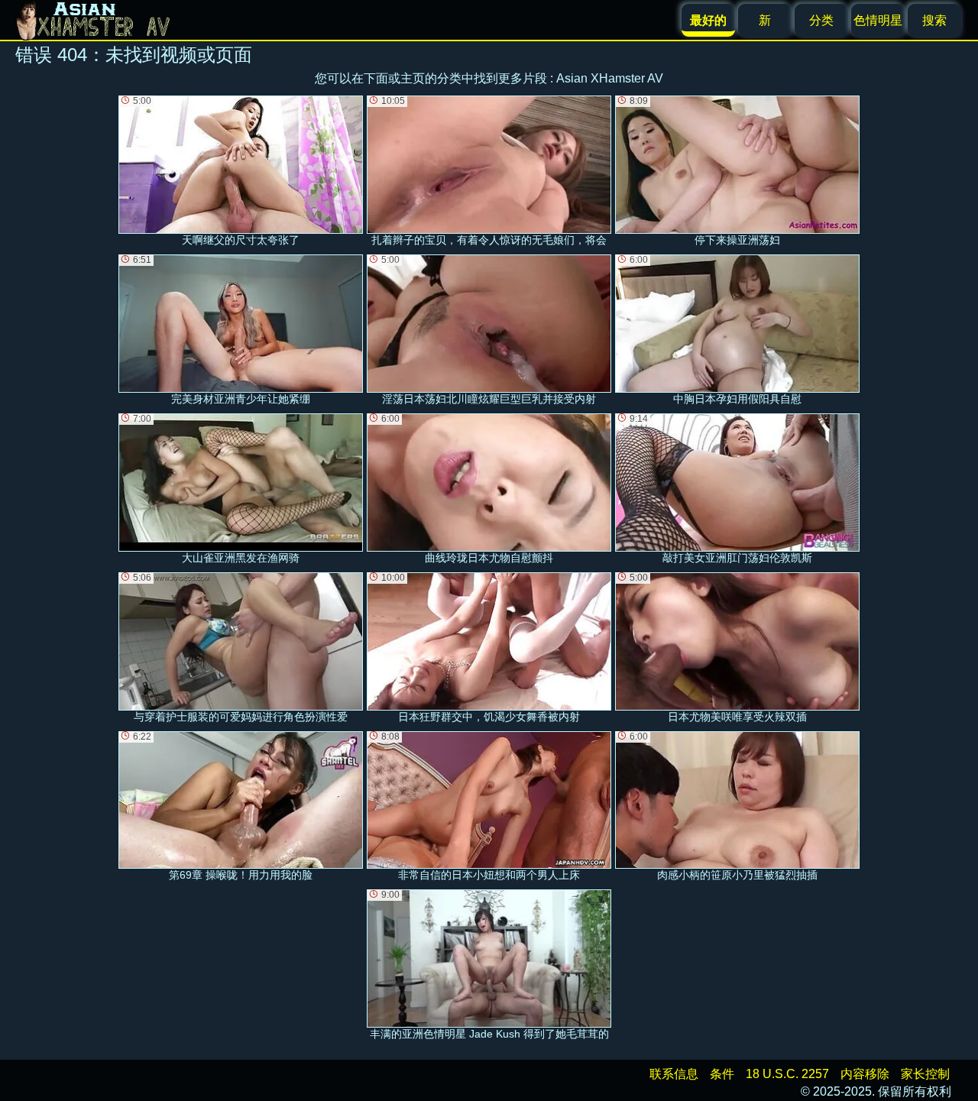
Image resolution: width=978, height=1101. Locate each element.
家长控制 (925, 1073)
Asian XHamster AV (609, 78)
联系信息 (673, 1073)
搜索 (934, 20)
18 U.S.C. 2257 (787, 1073)
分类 (821, 20)
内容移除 (864, 1073)
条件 (722, 1073)
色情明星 (877, 20)
